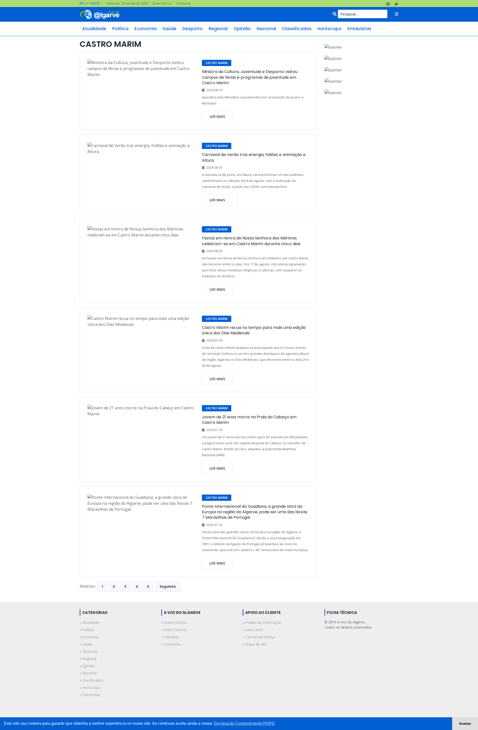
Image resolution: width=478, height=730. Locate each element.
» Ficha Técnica (173, 629)
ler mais (217, 116)
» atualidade (89, 622)
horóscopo (329, 29)
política (120, 29)
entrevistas (359, 29)
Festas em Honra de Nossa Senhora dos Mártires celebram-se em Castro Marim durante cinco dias (251, 240)
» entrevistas (90, 694)
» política (87, 629)
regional (218, 29)
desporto (192, 29)
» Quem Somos (173, 622)
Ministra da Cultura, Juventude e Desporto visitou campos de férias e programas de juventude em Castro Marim (250, 77)
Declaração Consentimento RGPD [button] (244, 723)
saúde (170, 29)
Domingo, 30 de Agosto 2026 (127, 3)
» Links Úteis (253, 629)
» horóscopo (90, 687)
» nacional (88, 673)
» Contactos (171, 644)
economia (145, 29)
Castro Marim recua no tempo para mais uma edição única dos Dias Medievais (254, 330)
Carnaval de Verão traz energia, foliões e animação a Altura (253, 157)
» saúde (86, 644)
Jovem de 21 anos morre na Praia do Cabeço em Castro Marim (249, 419)
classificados (296, 29)
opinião (242, 29)
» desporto (89, 651)
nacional (266, 29)
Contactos (183, 3)
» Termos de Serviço (259, 637)
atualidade (94, 29)
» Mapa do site (255, 644)
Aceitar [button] (465, 724)
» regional (88, 658)
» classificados (91, 680)
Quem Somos (162, 3)
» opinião (87, 665)
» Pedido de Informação (262, 622)
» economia (89, 637)
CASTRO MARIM (217, 63)
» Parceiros (170, 637)
